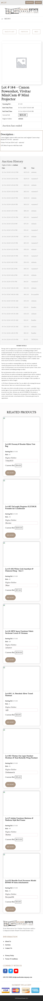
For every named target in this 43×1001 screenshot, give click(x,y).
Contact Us (8, 948)
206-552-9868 (7, 977)
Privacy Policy (9, 955)
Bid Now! (10, 473)
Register (29, 2)
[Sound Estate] (21, 10)
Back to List (9, 32)
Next (36, 32)
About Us (8, 941)
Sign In (38, 2)
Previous (24, 32)
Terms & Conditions (11, 959)
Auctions (8, 945)
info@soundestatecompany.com (22, 977)
